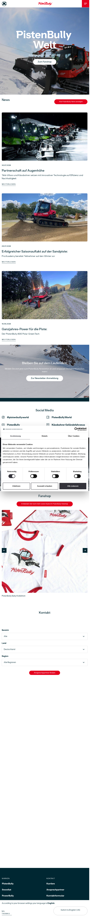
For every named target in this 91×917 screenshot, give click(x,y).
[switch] (33, 476)
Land (4, 643)
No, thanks (6, 912)
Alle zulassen (72, 486)
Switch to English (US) (70, 910)
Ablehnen (16, 486)
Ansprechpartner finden (44, 673)
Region (5, 656)
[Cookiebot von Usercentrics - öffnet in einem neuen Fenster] (76, 429)
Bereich (5, 630)
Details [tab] (45, 436)
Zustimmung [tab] (15, 436)
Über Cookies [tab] (73, 436)
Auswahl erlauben (44, 486)
